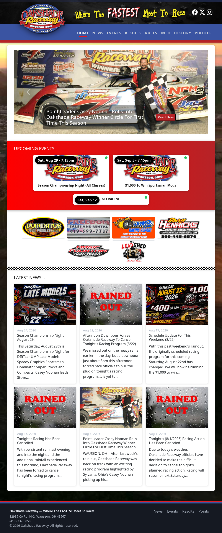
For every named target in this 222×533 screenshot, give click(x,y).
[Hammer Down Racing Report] (133, 228)
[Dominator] (43, 228)
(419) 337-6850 (20, 521)
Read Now (166, 117)
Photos (203, 33)
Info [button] (166, 33)
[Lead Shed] (133, 251)
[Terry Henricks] (178, 228)
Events (114, 33)
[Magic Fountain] (88, 251)
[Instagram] (209, 12)
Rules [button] (151, 33)
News (97, 33)
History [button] (182, 33)
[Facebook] (195, 12)
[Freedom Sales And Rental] (88, 228)
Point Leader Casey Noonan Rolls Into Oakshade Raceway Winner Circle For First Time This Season (94, 117)
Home (83, 33)
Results (133, 33)
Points (204, 511)
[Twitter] (202, 12)
